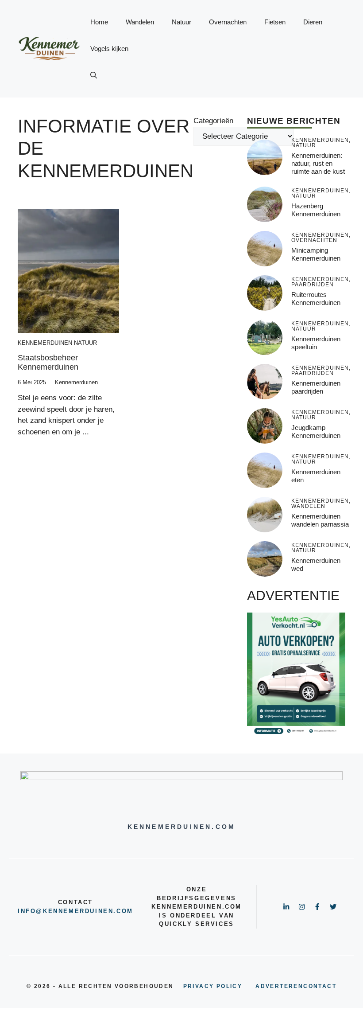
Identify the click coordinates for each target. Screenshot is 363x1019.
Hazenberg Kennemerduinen (315, 210)
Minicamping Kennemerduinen (315, 254)
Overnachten (228, 22)
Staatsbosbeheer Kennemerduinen (48, 362)
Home (99, 22)
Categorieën (213, 121)
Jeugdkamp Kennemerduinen (315, 431)
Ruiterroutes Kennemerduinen (315, 298)
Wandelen (140, 22)
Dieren (312, 22)
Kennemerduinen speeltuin (315, 343)
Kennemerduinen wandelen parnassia (320, 520)
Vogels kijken (109, 48)
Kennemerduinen (45, 343)
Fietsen (275, 22)
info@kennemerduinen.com (75, 911)
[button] (93, 75)
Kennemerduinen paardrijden (315, 387)
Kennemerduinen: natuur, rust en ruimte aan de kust (318, 163)
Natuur (181, 22)
